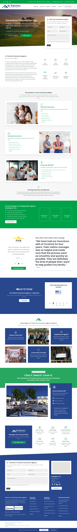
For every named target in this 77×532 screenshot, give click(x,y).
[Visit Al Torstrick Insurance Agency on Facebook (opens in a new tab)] (6, 2)
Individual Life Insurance (47, 120)
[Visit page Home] (11, 6)
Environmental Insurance (49, 510)
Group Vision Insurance (46, 173)
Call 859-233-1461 (69, 1)
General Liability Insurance (49, 503)
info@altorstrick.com (58, 1)
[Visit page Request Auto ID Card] (39, 442)
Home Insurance (45, 115)
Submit (49, 45)
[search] (74, 6)
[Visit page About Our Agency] (44, 214)
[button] (13, 35)
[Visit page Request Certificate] (66, 430)
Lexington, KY (28, 192)
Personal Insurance (47, 107)
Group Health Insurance (46, 175)
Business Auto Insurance (49, 501)
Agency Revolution (12, 523)
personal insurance (37, 95)
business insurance (48, 95)
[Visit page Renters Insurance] (65, 62)
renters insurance (57, 413)
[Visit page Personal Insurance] (22, 113)
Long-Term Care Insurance (47, 176)
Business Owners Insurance (49, 513)
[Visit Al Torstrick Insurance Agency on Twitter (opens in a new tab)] (3, 2)
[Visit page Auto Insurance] (45, 62)
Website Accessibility (15, 512)
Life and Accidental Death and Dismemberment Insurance (53, 169)
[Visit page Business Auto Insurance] (45, 75)
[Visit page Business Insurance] (22, 142)
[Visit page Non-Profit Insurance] (55, 75)
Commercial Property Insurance (48, 507)
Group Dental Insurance (46, 171)
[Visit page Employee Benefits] (65, 75)
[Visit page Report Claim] (39, 430)
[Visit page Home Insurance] (55, 62)
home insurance (62, 411)
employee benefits (24, 96)
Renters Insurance (45, 116)
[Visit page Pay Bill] (53, 442)
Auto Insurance (45, 113)
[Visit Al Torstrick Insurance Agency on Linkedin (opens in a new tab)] (8, 2)
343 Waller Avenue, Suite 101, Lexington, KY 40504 (18, 31)
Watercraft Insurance (46, 118)
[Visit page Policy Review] (66, 442)
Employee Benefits (47, 165)
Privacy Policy (8, 512)
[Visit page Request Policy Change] (53, 430)
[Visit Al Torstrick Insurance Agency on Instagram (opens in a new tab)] (10, 2)
